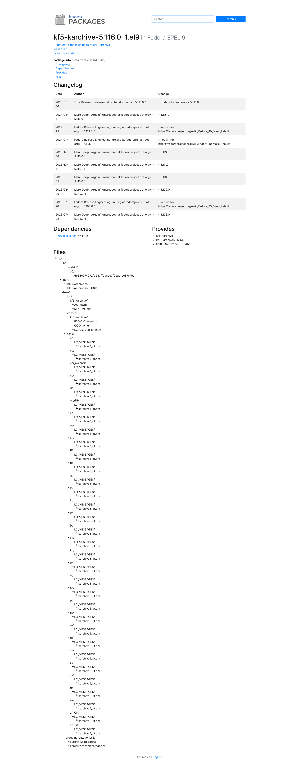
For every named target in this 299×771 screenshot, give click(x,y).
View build (60, 49)
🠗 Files (57, 76)
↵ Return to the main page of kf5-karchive (81, 44)
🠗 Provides (60, 72)
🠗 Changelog (61, 64)
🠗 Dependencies (63, 68)
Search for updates (66, 53)
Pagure (157, 757)
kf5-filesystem (67, 235)
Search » (230, 19)
